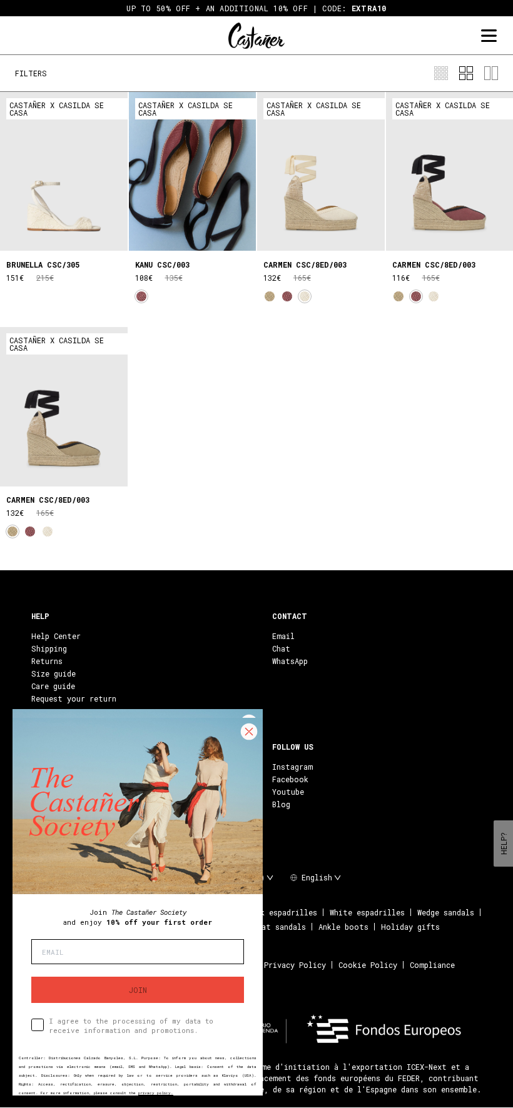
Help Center (56, 636)
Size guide (53, 673)
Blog (281, 804)
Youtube (288, 792)
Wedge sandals (445, 912)
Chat (281, 648)
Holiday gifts (410, 927)
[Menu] (488, 36)
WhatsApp (290, 661)
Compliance (432, 965)
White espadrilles (367, 912)
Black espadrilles (280, 912)
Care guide (53, 686)
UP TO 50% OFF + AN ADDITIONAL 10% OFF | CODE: (256, 8)
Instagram (292, 767)
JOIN (138, 990)
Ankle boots (343, 927)
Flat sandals (279, 927)
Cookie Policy (367, 965)
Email (283, 636)
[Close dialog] (249, 731)
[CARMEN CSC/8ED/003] (321, 171)
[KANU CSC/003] (192, 171)
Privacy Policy (295, 965)
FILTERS (31, 73)
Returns (47, 661)
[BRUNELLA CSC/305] (64, 171)
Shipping (49, 648)
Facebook (290, 779)
